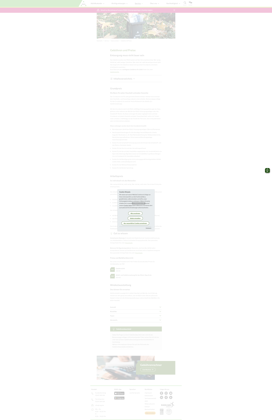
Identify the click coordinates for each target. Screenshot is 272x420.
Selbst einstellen (135, 218)
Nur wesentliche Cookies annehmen (135, 223)
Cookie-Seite (128, 205)
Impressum (148, 228)
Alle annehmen (135, 213)
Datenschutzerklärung (138, 203)
